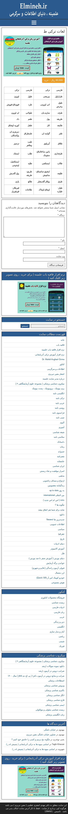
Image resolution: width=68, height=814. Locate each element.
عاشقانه (60, 461)
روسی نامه (59, 408)
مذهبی (61, 476)
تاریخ (62, 539)
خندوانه (61, 451)
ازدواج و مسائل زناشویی (53, 481)
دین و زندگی (59, 622)
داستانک (60, 442)
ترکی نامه (60, 398)
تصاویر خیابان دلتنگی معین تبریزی (41, 734)
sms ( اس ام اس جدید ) (53, 500)
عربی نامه (60, 403)
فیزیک (61, 646)
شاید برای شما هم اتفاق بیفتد (51, 510)
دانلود (61, 514)
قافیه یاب (60, 345)
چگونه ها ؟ (59, 505)
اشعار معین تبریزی (56, 374)
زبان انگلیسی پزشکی (55, 714)
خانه (62, 340)
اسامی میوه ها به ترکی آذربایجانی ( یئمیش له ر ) (27, 744)
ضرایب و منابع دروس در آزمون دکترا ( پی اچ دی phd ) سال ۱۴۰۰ (36, 676)
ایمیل (62, 248)
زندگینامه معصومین (56, 485)
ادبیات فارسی (58, 607)
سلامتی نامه (59, 437)
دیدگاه (61, 215)
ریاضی (61, 636)
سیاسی (61, 529)
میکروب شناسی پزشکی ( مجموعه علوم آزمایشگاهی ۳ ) (39, 384)
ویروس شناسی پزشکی (54, 685)
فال (62, 553)
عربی (62, 617)
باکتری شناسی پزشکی (54, 690)
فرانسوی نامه (58, 413)
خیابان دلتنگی (50, 730)
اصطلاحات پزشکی (56, 680)
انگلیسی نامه (58, 393)
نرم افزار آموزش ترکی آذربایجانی (49, 354)
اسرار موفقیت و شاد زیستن (52, 471)
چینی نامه (60, 417)
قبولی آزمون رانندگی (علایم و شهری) (48, 568)
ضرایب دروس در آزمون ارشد (51, 671)
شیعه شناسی (58, 432)
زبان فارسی (59, 612)
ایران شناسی (58, 466)
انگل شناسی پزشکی (55, 695)
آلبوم (62, 422)
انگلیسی (60, 627)
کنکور (62, 364)
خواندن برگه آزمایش (55, 563)
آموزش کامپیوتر (57, 548)
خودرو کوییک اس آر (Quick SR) (50, 578)
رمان (62, 446)
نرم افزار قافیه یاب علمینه (53, 349)
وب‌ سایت (60, 256)
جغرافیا (61, 534)
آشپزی (61, 427)
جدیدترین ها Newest (55, 519)
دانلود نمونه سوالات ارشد (53, 666)
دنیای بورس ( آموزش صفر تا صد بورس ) (46, 558)
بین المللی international (54, 495)
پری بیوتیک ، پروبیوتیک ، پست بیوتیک (48, 388)
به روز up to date (56, 490)
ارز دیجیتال (59, 573)
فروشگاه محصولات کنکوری (52, 597)
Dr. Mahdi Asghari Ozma (53, 359)
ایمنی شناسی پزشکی (54, 705)
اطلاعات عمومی (57, 524)
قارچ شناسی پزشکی (55, 700)
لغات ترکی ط (54, 31)
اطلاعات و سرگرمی (55, 369)
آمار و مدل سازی (57, 631)
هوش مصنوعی (57, 582)
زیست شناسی (58, 602)
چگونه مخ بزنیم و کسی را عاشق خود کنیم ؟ (31, 739)
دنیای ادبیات (59, 544)
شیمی (61, 641)
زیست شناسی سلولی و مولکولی (50, 710)
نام (63, 240)
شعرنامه (60, 456)
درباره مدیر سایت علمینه (53, 379)
